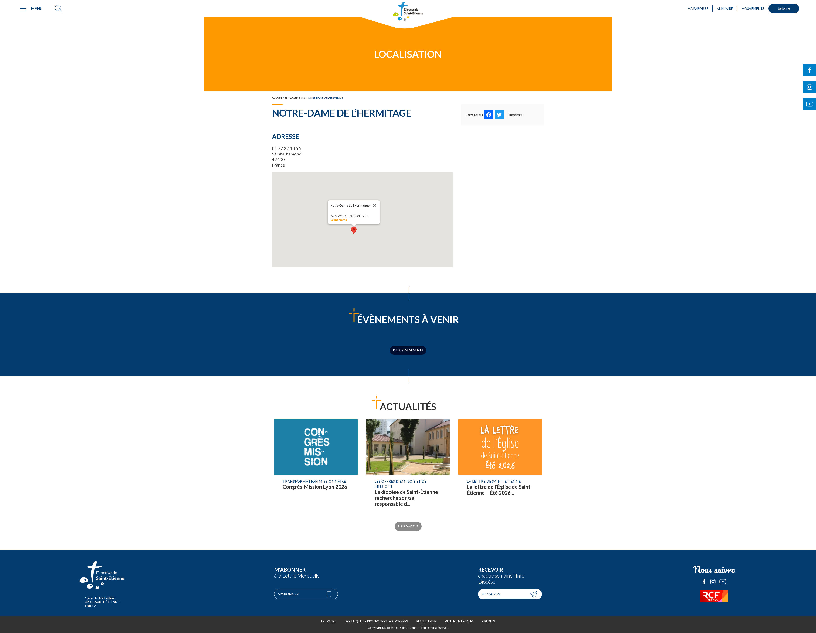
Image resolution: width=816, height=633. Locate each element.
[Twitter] (499, 114)
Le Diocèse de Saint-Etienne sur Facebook (704, 581)
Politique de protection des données (376, 621)
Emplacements (295, 97)
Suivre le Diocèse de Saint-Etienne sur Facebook (809, 70)
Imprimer (516, 115)
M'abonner (288, 594)
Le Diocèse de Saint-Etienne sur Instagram (713, 581)
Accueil (277, 97)
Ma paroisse (697, 8)
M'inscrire (491, 594)
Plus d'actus (408, 526)
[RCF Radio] (714, 596)
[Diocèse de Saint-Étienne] (408, 11)
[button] (354, 230)
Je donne (784, 8)
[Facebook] (488, 114)
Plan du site (426, 621)
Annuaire (725, 8)
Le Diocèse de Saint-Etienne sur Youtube (723, 581)
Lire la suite (316, 467)
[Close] (375, 205)
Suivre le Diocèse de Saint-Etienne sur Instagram (809, 87)
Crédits (488, 621)
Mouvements (752, 8)
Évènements (338, 220)
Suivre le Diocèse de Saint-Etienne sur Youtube (809, 104)
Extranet (329, 621)
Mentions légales (459, 621)
